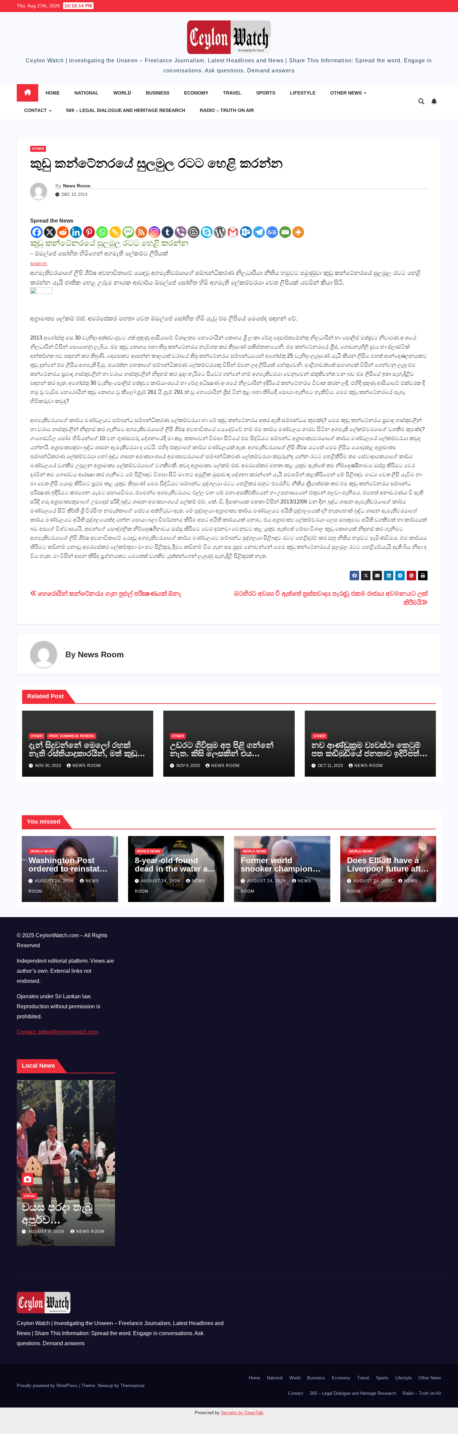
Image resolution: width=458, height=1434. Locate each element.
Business (157, 93)
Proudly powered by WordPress (48, 1385)
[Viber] (180, 232)
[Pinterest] (89, 232)
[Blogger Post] (193, 232)
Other (38, 149)
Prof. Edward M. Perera (71, 736)
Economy (196, 93)
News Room (76, 185)
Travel (232, 93)
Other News (346, 93)
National (86, 93)
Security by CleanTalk (242, 1412)
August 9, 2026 (47, 1231)
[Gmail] (233, 232)
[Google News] (272, 232)
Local (29, 1196)
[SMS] (128, 232)
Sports (265, 93)
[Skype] (207, 232)
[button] (421, 101)
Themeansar (132, 1385)
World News (42, 851)
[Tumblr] (167, 232)
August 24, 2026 (55, 881)
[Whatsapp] (102, 232)
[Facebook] (37, 232)
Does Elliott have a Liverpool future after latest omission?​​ (387, 869)
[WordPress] (220, 232)
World (122, 93)
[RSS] (141, 232)
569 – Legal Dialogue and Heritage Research (125, 110)
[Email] (285, 232)
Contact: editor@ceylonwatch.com (57, 1032)
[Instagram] (154, 232)
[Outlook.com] (246, 232)
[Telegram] (259, 232)
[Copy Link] (115, 232)
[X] (50, 232)
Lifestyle (303, 93)
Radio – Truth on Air (227, 110)
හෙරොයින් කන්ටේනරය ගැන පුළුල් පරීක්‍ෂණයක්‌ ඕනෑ (109, 593)
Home (53, 93)
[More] (298, 232)
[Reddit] (63, 232)
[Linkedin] (76, 232)
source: (39, 263)
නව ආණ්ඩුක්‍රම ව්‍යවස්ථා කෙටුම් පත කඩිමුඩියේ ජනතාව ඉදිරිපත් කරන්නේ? (365, 753)
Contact (36, 110)
